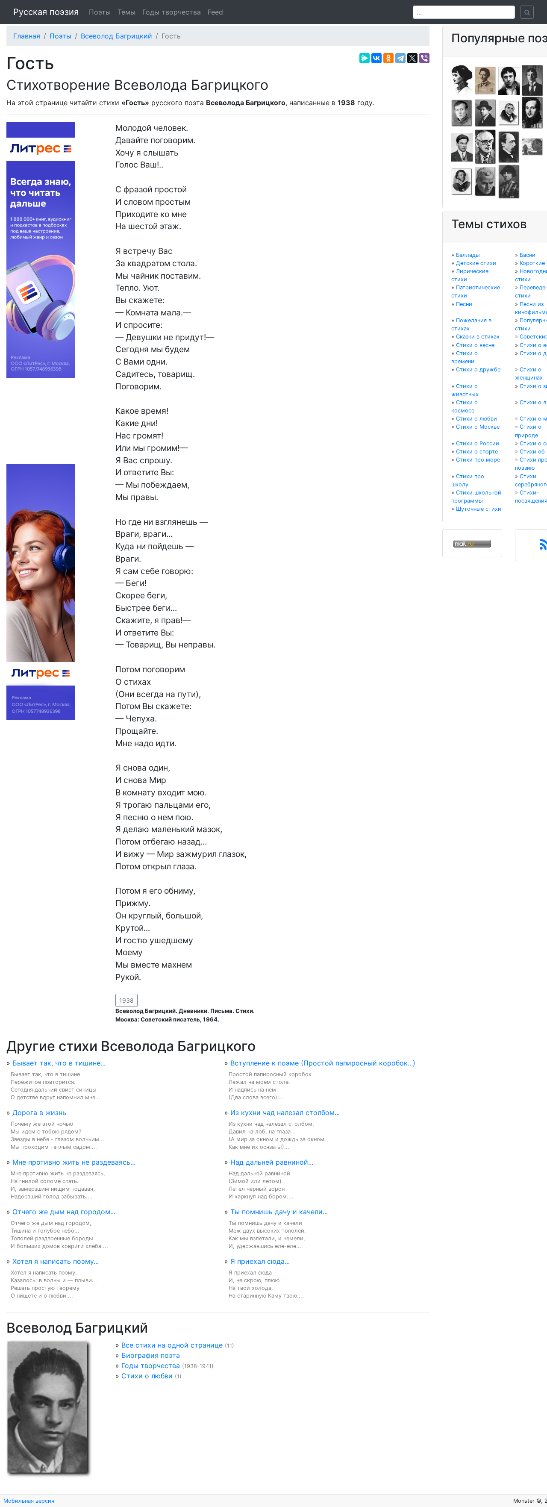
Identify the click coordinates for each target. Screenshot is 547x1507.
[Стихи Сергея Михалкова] (485, 146)
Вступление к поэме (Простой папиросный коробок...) (322, 1063)
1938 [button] (126, 1000)
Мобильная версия (28, 1501)
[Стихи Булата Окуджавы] (532, 146)
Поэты (100, 12)
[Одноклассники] (388, 58)
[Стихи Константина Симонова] (485, 181)
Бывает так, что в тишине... (59, 1063)
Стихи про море (478, 459)
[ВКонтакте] (376, 58)
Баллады (468, 255)
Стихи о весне (475, 345)
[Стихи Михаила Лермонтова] (532, 112)
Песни (464, 304)
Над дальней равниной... (271, 1162)
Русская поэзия (46, 12)
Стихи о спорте (477, 451)
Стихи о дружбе (478, 369)
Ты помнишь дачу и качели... (279, 1211)
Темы (126, 12)
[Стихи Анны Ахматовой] (462, 80)
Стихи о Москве (478, 427)
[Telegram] (400, 58)
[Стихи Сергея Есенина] (485, 112)
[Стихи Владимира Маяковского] (462, 146)
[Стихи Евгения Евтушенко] (462, 112)
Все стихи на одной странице (172, 1345)
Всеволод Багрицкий (116, 36)
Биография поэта (150, 1355)
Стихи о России (477, 443)
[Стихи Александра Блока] (485, 80)
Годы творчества (171, 12)
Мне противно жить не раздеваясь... (73, 1162)
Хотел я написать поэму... (55, 1261)
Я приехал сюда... (260, 1261)
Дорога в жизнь (39, 1112)
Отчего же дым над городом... (63, 1211)
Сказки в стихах (478, 336)
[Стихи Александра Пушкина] (462, 181)
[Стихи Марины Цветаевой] (509, 181)
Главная (26, 36)
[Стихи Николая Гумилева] (532, 80)
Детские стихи (476, 263)
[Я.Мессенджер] (364, 58)
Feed (215, 12)
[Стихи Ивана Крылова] (509, 112)
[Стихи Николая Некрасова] (509, 146)
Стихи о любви (147, 1376)
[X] (412, 58)
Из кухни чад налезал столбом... (285, 1112)
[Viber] (424, 58)
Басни (527, 255)
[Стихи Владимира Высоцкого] (509, 80)
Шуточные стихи (478, 509)
